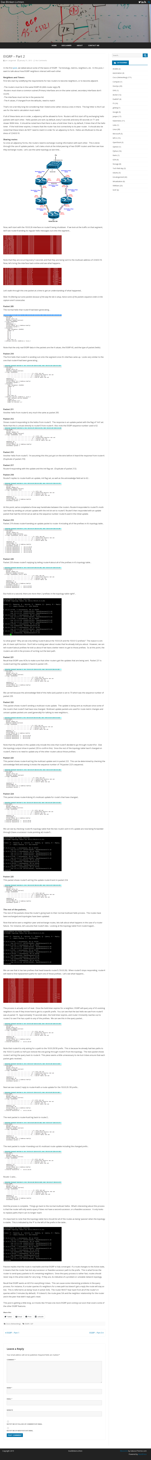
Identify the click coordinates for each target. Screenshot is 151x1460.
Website (10, 1410)
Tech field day (118, 168)
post (15, 68)
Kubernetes (117, 121)
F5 (114, 103)
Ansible (115, 69)
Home (54, 45)
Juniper (115, 116)
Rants (115, 155)
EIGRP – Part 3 (96, 1332)
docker (115, 95)
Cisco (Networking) (13, 1324)
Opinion (116, 147)
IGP (31, 1324)
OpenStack (117, 142)
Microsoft (116, 134)
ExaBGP (116, 99)
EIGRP (27, 1324)
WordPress (142, 1454)
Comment (11, 1360)
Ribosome (124, 1451)
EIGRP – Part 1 (12, 1332)
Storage (116, 164)
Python (115, 151)
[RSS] (145, 2)
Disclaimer (66, 45)
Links (115, 125)
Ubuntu (115, 173)
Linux (115, 129)
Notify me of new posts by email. (20, 1431)
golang (115, 108)
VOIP (114, 190)
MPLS (115, 138)
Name (9, 1388)
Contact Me (93, 45)
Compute (116, 82)
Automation (117, 73)
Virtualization (117, 181)
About (80, 45)
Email (9, 1399)
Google (115, 112)
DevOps (116, 86)
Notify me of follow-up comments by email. (25, 1424)
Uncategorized (118, 177)
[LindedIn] (142, 2)
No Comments (41, 60)
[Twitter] (139, 2)
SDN (114, 160)
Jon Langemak (10, 60)
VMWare (116, 185)
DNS (114, 90)
